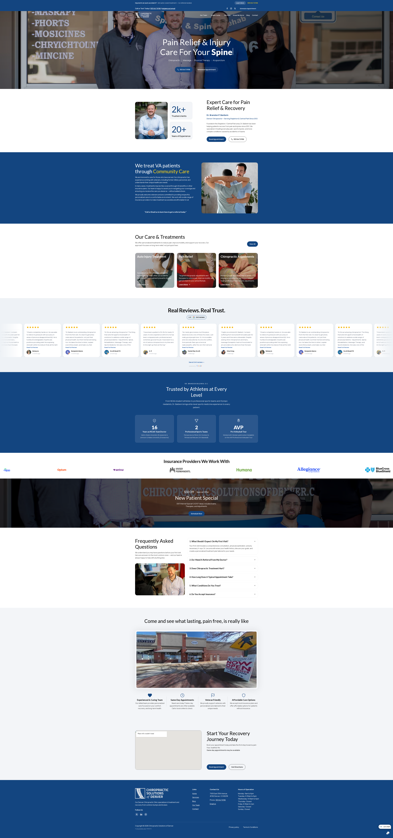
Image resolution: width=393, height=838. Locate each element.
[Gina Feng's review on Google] (182, 352)
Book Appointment (216, 139)
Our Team (203, 15)
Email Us (213, 804)
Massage (187, 60)
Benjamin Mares (35, 351)
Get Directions (237, 767)
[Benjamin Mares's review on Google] (26, 352)
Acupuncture (219, 60)
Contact (255, 15)
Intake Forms (215, 15)
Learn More (240, 3)
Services (227, 15)
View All (252, 244)
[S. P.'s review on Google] (104, 352)
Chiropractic (174, 60)
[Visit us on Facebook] (227, 8)
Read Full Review (29, 347)
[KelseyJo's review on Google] (221, 352)
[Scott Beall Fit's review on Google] (65, 352)
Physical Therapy (202, 60)
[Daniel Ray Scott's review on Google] (143, 352)
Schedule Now (196, 514)
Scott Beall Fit (74, 351)
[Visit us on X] (235, 8)
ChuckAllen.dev (141, 829)
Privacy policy (234, 827)
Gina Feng (189, 351)
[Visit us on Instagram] (231, 8)
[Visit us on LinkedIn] (141, 814)
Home (194, 793)
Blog (248, 15)
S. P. (109, 351)
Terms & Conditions (250, 827)
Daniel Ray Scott (152, 351)
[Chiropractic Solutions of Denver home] (143, 15)
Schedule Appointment (248, 9)
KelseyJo (227, 351)
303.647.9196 (252, 3)
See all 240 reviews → (196, 362)
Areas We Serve (238, 15)
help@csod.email (168, 8)
